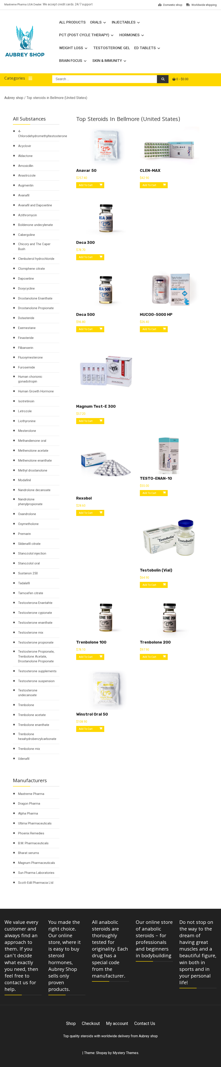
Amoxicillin (25, 166)
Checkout (91, 1023)
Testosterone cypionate (35, 613)
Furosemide (26, 367)
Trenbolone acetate (32, 715)
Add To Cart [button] (86, 185)
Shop (71, 1023)
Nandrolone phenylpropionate (30, 501)
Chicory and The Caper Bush (34, 246)
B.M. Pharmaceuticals (33, 843)
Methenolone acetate (33, 451)
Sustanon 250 (28, 573)
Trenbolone (26, 705)
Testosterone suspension (36, 681)
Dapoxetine (26, 278)
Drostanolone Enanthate (35, 298)
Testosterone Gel (111, 48)
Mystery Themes (125, 1053)
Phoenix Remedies (31, 833)
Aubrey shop (13, 98)
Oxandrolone (27, 514)
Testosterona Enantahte (35, 603)
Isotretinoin (26, 401)
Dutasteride (26, 318)
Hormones (129, 35)
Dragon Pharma (29, 803)
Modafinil (24, 480)
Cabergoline (26, 235)
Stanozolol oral (29, 563)
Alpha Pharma (28, 813)
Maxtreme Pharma (31, 794)
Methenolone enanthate (35, 460)
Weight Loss (71, 48)
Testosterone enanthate (35, 623)
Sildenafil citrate (29, 544)
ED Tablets (145, 48)
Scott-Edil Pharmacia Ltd (35, 883)
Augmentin (25, 185)
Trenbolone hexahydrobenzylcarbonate (37, 736)
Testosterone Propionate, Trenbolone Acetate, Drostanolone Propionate (36, 656)
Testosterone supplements (37, 671)
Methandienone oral (32, 441)
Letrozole (25, 411)
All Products (72, 22)
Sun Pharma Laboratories (36, 873)
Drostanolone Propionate (36, 308)
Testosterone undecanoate (27, 692)
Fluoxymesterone (30, 357)
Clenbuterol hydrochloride (36, 259)
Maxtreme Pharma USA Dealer (22, 4)
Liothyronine (27, 421)
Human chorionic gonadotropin (30, 379)
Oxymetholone (28, 524)
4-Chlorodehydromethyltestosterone (42, 133)
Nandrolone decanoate (34, 490)
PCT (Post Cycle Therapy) (84, 35)
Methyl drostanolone (32, 470)
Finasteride (26, 338)
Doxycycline (26, 288)
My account (117, 1023)
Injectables (124, 22)
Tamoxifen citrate (30, 593)
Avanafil (23, 195)
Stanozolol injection (32, 553)
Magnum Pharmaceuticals (36, 863)
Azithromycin (27, 215)
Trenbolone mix (29, 749)
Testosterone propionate (36, 642)
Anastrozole (27, 175)
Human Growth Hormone (36, 391)
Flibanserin (25, 348)
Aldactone (25, 156)
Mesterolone (27, 431)
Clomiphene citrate (31, 269)
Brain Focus (70, 60)
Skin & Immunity (107, 60)
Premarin (24, 534)
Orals (96, 22)
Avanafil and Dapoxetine (35, 205)
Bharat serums (28, 853)
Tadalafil (24, 583)
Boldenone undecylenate (35, 225)
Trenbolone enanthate (33, 725)
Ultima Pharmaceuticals (35, 823)
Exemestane (27, 328)
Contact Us (144, 1023)
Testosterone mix (30, 633)
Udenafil (23, 759)
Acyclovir (24, 146)
